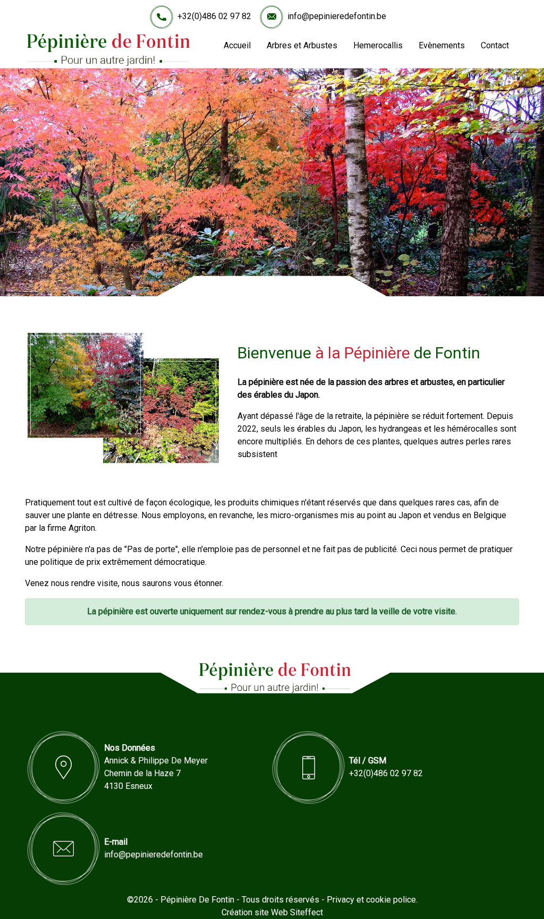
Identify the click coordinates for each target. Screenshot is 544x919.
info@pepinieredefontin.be (336, 16)
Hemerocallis (378, 45)
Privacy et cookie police (371, 900)
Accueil (237, 45)
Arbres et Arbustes (302, 45)
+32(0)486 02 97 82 (214, 16)
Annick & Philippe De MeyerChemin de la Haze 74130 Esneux (156, 773)
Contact (495, 45)
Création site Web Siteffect (272, 912)
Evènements (442, 45)
